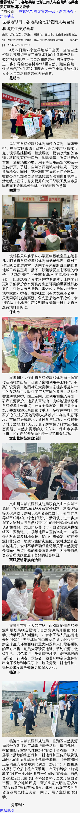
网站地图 (7, 810)
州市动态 (7, 16)
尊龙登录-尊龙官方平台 (37, 11)
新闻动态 (66, 11)
